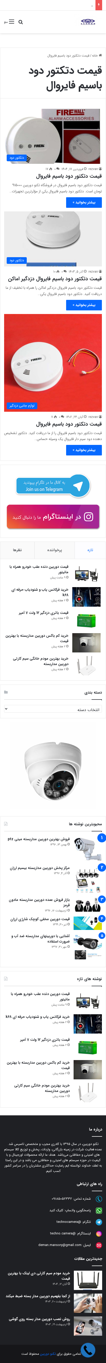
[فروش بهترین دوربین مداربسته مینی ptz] (88, 849)
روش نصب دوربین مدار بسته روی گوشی (39, 1319)
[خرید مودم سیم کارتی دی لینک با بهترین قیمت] (88, 1280)
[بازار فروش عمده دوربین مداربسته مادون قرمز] (88, 904)
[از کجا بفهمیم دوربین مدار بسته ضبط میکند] (88, 1303)
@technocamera (69, 1222)
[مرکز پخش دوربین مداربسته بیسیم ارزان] (88, 879)
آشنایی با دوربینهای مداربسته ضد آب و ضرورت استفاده (40, 938)
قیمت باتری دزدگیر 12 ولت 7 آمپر (43, 613)
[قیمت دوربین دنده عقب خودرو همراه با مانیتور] (86, 574)
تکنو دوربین (48, 1354)
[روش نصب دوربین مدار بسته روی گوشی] (88, 1326)
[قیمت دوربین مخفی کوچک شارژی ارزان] (88, 923)
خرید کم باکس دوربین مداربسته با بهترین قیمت (60, 5)
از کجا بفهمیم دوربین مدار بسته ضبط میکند (38, 1296)
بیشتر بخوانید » (84, 202)
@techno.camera (63, 1233)
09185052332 (62, 1199)
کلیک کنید (56, 1210)
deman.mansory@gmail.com (60, 1245)
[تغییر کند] (88, 22)
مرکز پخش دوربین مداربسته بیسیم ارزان (40, 868)
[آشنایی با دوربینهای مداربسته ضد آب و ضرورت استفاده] (88, 948)
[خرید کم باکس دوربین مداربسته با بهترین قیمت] (86, 642)
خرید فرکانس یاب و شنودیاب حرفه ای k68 (39, 592)
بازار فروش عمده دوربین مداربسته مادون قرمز (39, 902)
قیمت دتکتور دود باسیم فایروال (69, 176)
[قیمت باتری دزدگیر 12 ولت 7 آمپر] (86, 620)
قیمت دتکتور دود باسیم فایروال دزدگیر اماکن (55, 279)
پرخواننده (54, 550)
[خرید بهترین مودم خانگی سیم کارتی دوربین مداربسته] (86, 665)
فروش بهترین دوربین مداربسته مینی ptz (39, 839)
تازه (90, 550)
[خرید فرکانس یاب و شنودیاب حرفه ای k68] (86, 597)
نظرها (17, 550)
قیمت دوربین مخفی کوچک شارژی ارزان (40, 919)
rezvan (93, 169)
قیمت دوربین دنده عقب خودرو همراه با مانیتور (39, 569)
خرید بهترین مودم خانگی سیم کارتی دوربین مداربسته (40, 661)
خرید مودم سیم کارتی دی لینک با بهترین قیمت (39, 1275)
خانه (95, 55)
